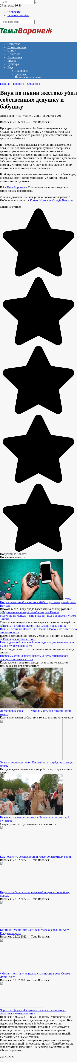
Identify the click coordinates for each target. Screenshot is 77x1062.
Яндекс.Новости (40, 200)
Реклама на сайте (18, 15)
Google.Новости (62, 200)
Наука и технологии (28, 77)
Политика (13, 54)
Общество (13, 44)
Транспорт (21, 70)
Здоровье (21, 74)
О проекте (14, 11)
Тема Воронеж (16, 187)
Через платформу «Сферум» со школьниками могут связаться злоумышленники (33, 1011)
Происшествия (16, 47)
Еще (10, 67)
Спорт (11, 50)
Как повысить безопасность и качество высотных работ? (36, 856)
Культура (13, 64)
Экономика (14, 57)
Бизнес (11, 60)
